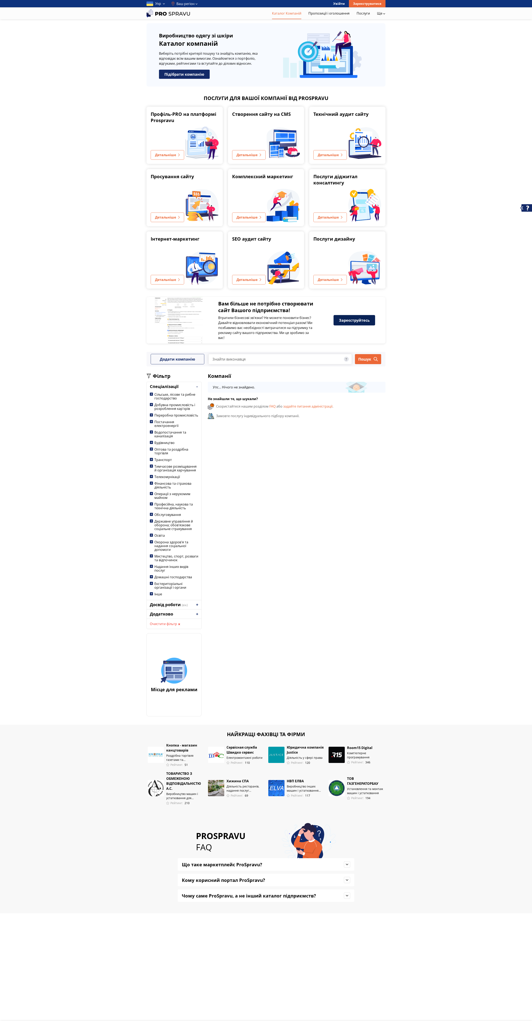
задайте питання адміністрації (307, 406)
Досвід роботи (169, 604)
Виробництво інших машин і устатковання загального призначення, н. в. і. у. (305, 788)
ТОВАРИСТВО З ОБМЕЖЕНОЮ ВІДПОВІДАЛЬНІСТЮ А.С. (183, 781)
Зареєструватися (367, 3)
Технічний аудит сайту (341, 114)
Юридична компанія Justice (305, 750)
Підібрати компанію (184, 74)
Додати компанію (177, 359)
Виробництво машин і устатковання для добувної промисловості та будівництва (183, 796)
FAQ (272, 406)
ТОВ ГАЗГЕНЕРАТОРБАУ (362, 781)
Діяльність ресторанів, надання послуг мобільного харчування (243, 788)
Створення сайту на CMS (261, 114)
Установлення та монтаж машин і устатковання (365, 791)
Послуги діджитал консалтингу (335, 179)
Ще (380, 13)
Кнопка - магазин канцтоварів (181, 748)
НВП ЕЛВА (295, 781)
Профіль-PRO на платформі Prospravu (183, 117)
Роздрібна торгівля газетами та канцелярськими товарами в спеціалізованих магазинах (179, 758)
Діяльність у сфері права (305, 758)
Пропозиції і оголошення (329, 13)
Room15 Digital (359, 747)
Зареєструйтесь (354, 320)
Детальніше (165, 155)
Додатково (161, 614)
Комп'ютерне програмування (358, 755)
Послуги (363, 13)
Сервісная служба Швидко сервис (242, 750)
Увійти (339, 3)
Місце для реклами (174, 689)
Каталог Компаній (286, 13)
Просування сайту (172, 176)
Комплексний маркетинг (262, 176)
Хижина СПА (238, 781)
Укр (158, 3)
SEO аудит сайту (251, 239)
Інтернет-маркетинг (175, 239)
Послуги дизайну (334, 239)
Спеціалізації (164, 386)
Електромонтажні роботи (244, 758)
